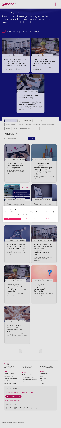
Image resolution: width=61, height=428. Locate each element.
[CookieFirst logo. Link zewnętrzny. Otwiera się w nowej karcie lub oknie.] (4, 208)
